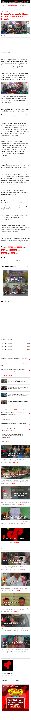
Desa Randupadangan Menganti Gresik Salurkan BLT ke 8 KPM (14, 293)
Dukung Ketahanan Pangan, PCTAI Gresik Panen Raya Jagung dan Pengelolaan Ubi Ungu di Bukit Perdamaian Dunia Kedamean (15, 279)
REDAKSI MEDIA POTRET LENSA (13, 539)
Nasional (6, 11)
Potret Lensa (12, 6)
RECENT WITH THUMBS (7, 375)
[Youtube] (23, 6)
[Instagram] (20, 6)
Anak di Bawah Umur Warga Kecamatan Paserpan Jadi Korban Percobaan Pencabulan (15, 644)
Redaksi (18, 680)
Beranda (4, 680)
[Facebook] (25, 6)
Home (2, 11)
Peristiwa (11, 11)
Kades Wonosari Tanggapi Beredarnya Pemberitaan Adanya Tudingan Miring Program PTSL (15, 495)
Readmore (15, 462)
